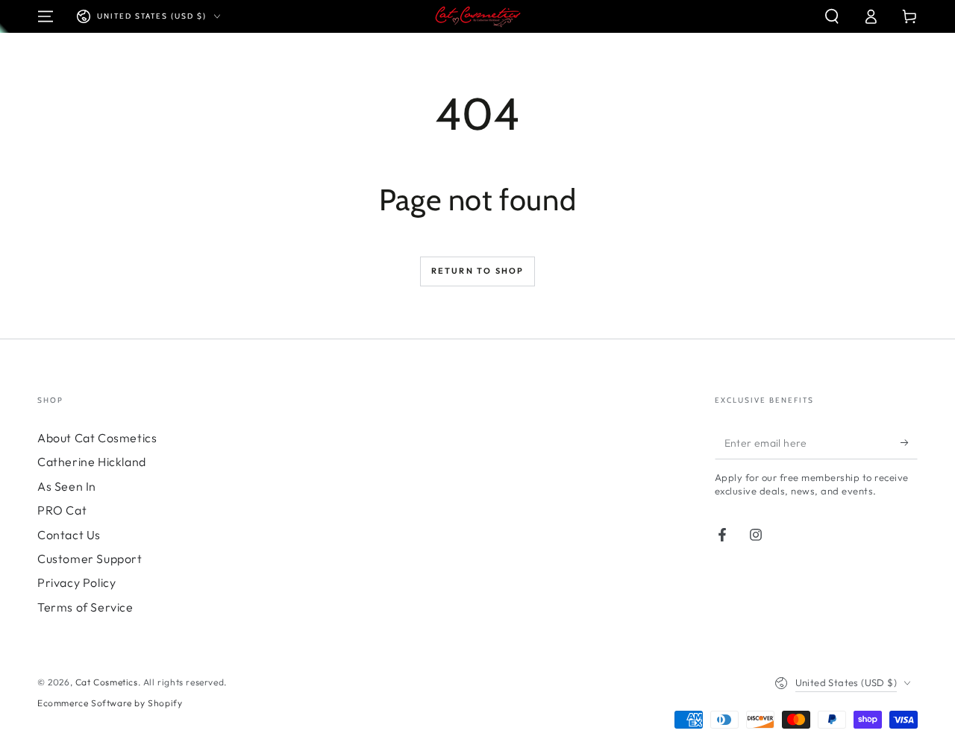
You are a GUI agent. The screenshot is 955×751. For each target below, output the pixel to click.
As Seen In (66, 486)
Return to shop (478, 270)
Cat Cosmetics (106, 682)
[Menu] (45, 16)
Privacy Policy (76, 582)
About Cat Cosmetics (97, 437)
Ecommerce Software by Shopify (109, 702)
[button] (831, 16)
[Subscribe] (909, 442)
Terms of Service (85, 607)
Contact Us (69, 534)
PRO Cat (62, 510)
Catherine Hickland (91, 461)
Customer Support (90, 558)
